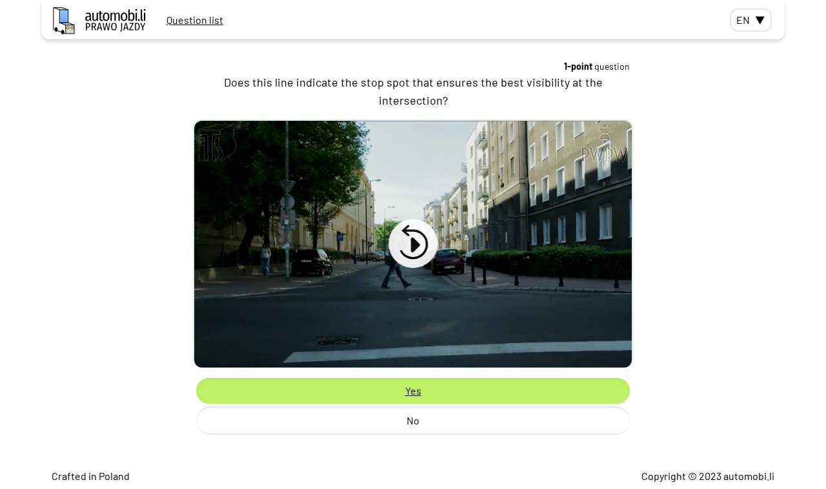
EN (750, 20)
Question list (194, 20)
